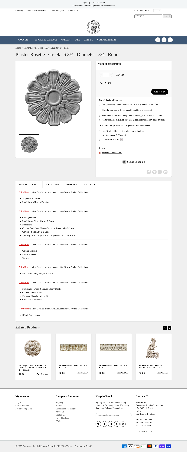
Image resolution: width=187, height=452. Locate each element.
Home (18, 48)
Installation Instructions (37, 11)
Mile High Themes (65, 446)
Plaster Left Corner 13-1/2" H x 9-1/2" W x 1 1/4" (152, 367)
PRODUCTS (23, 40)
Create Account (98, 2)
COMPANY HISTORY (106, 40)
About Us (60, 412)
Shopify (43, 446)
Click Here (24, 211)
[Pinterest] (110, 424)
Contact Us (73, 11)
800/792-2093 (143, 11)
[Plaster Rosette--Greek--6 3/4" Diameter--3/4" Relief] (53, 98)
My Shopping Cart (23, 409)
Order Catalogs (62, 418)
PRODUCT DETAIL (29, 184)
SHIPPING (88, 40)
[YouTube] (123, 424)
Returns (59, 405)
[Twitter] (98, 424)
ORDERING (52, 184)
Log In (18, 402)
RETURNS (89, 184)
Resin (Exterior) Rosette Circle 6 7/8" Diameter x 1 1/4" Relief (32, 368)
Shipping (59, 402)
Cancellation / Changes (66, 409)
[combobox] (148, 16)
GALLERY (66, 40)
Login (84, 2)
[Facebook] (104, 424)
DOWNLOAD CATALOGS (46, 40)
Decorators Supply (31, 446)
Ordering (19, 11)
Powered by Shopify (84, 446)
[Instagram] (117, 424)
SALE (77, 40)
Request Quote (58, 11)
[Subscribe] (128, 415)
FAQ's (58, 421)
